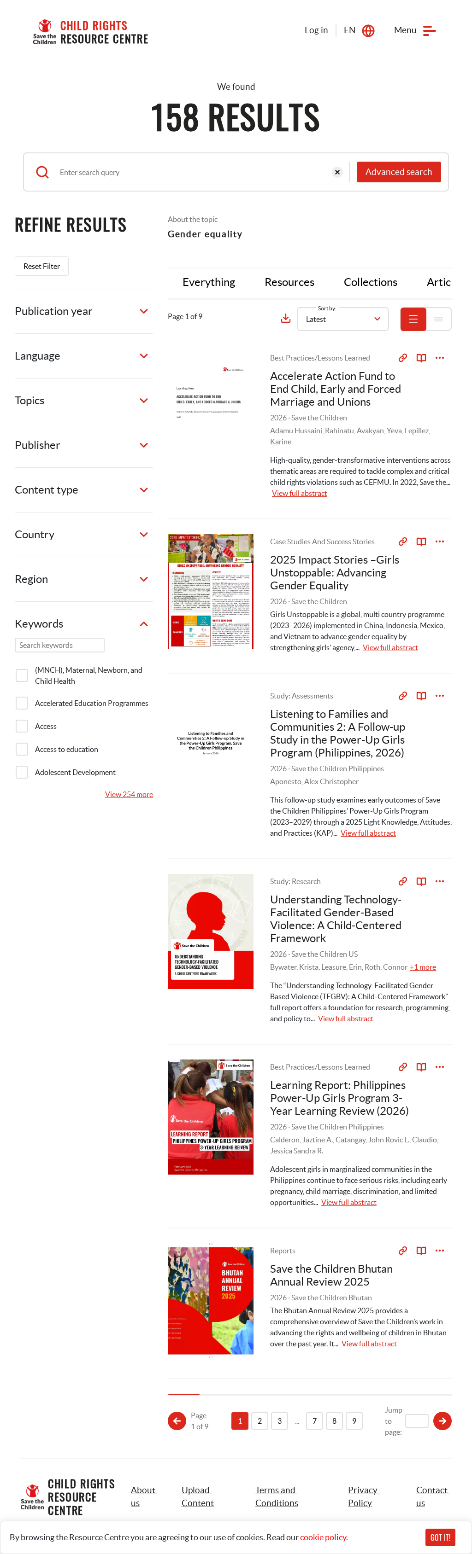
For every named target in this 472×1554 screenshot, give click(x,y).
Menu (405, 30)
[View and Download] (439, 357)
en (349, 30)
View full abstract (299, 493)
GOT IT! (440, 1537)
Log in (316, 30)
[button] (208, 1497)
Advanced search (399, 172)
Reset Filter (42, 266)
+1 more (423, 967)
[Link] (402, 357)
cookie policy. (324, 1537)
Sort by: (327, 308)
